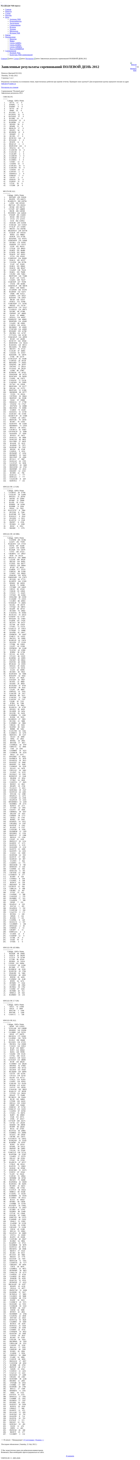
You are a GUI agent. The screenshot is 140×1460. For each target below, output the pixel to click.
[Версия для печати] (138, 66)
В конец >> (40, 1440)
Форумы (8, 15)
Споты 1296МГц (16, 47)
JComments (70, 1456)
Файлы (7, 35)
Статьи (7, 13)
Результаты (29, 59)
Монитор (13, 39)
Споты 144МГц (15, 43)
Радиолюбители (16, 21)
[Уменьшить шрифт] (6, 4)
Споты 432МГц (15, 45)
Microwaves (14, 31)
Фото (7, 17)
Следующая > (30, 1440)
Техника (13, 29)
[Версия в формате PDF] (133, 66)
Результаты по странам (9, 87)
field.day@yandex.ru (8, 84)
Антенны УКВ (15, 19)
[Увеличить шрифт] (4, 4)
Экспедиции (14, 23)
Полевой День (15, 53)
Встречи (13, 27)
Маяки (12, 41)
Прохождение (10, 37)
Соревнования (15, 25)
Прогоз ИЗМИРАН (17, 49)
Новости (8, 11)
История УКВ (15, 33)
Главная (8, 9)
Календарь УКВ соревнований (21, 55)
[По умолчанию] (5, 4)
